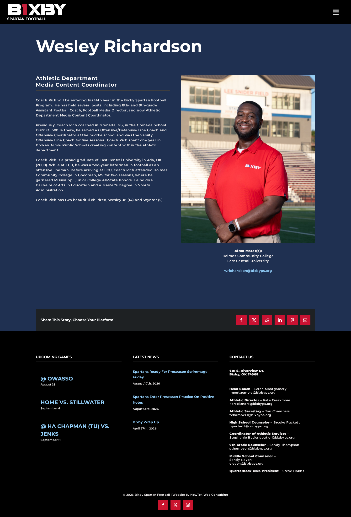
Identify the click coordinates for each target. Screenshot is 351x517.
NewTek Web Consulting (209, 494)
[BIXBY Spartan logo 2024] (37, 4)
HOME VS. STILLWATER (72, 402)
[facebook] (163, 505)
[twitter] (175, 505)
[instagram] (188, 505)
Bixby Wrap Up (146, 422)
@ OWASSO (57, 378)
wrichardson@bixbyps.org (248, 271)
